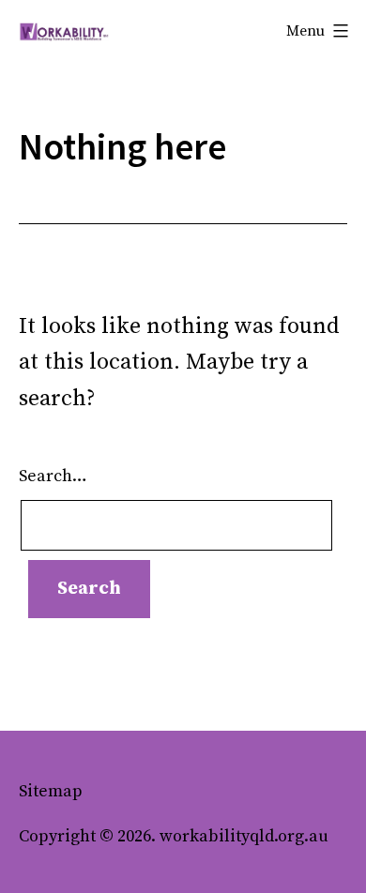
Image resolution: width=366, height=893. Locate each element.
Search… (53, 476)
